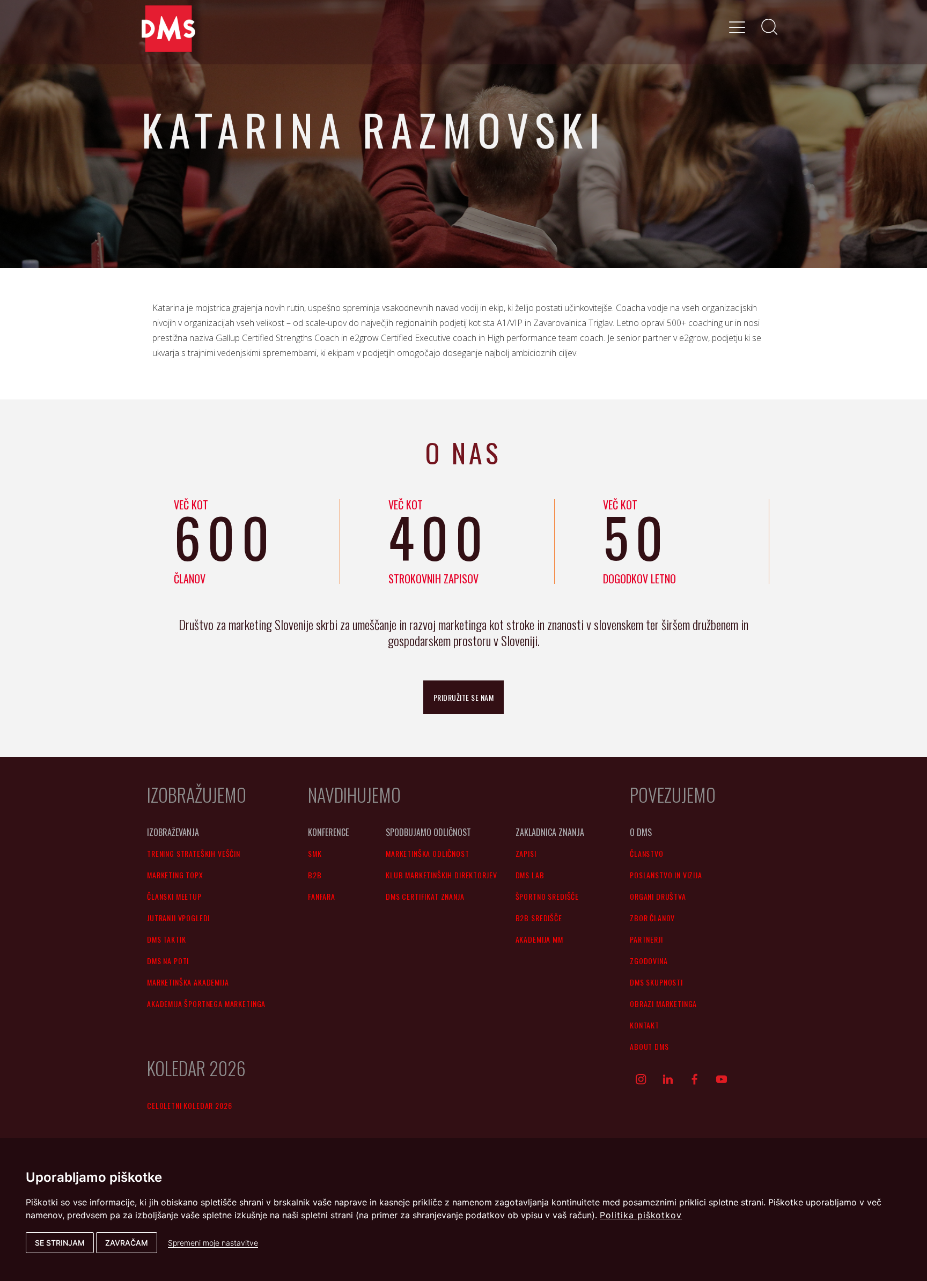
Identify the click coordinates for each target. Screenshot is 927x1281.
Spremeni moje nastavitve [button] (213, 1242)
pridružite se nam (463, 697)
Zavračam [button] (126, 1242)
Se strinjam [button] (60, 1242)
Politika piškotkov (641, 1215)
